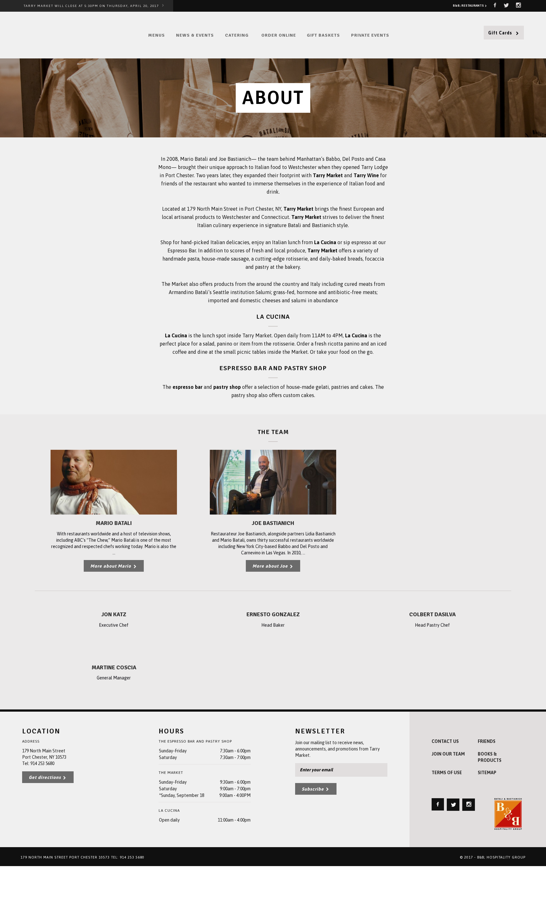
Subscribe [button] (313, 789)
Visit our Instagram (518, 5)
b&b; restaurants (468, 5)
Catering (237, 35)
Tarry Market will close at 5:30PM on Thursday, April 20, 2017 (91, 6)
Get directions (45, 777)
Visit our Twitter (506, 5)
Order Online (278, 35)
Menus (156, 35)
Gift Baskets (323, 35)
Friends (486, 741)
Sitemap (487, 772)
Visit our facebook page (495, 5)
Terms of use (447, 772)
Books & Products (489, 757)
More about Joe (270, 566)
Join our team (448, 753)
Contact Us (445, 741)
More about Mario (111, 566)
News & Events (195, 35)
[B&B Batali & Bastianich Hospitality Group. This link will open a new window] (508, 814)
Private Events (370, 35)
